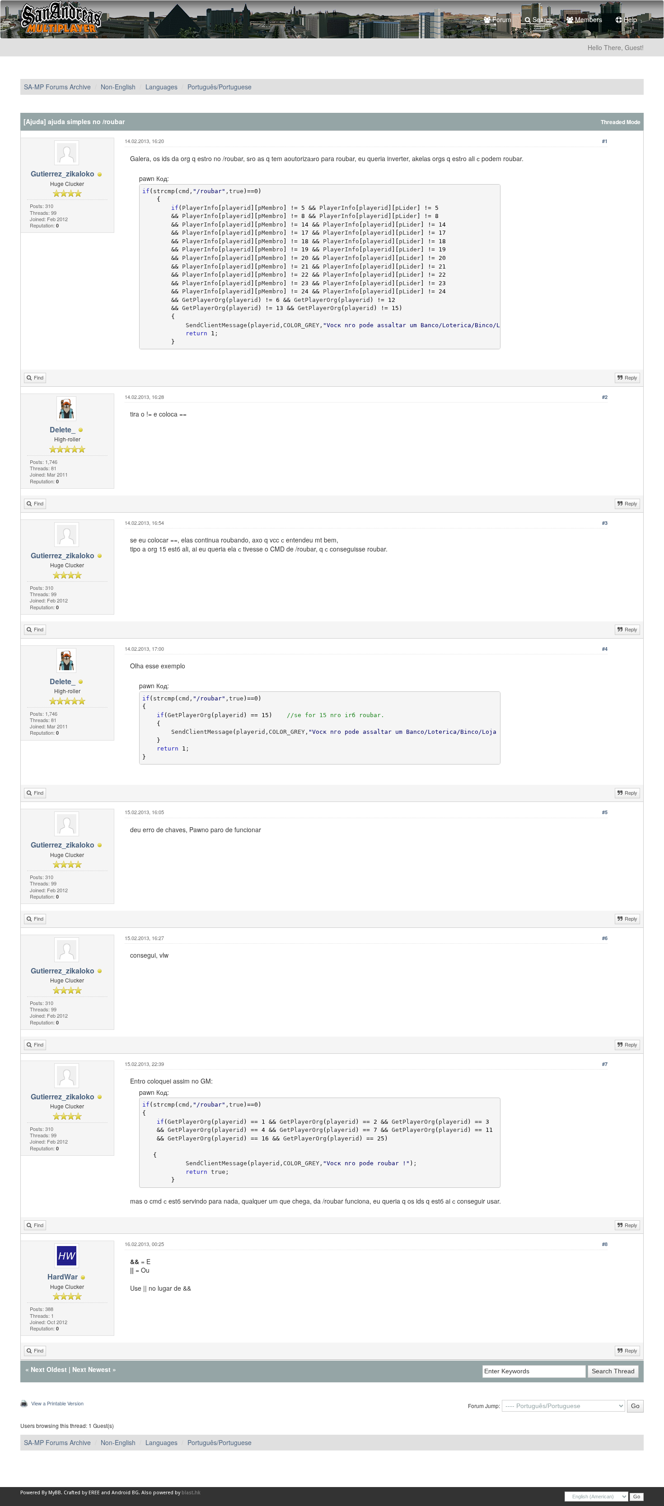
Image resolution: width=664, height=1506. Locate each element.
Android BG (125, 1493)
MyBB (54, 1493)
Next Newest (91, 1369)
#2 (605, 397)
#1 (605, 141)
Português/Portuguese (219, 86)
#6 (605, 938)
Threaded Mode (621, 122)
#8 (605, 1244)
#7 (605, 1064)
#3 (605, 522)
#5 (605, 812)
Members (587, 19)
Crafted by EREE (82, 1493)
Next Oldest (49, 1369)
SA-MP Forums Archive (57, 86)
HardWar (62, 1276)
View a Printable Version (57, 1403)
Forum (501, 19)
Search (542, 19)
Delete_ (62, 429)
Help (629, 19)
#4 (605, 648)
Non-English (118, 86)
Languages (161, 86)
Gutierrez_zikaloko (62, 173)
